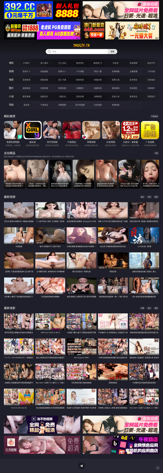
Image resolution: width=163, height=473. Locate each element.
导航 (11, 104)
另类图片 (151, 88)
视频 (11, 71)
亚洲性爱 (26, 79)
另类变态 (151, 79)
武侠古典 (80, 96)
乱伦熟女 (133, 79)
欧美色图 (62, 88)
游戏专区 (80, 63)
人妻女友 (62, 96)
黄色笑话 (133, 96)
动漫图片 (80, 88)
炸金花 (115, 63)
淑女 (149, 308)
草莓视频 (62, 105)
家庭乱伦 (44, 96)
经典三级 (115, 79)
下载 (156, 153)
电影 (11, 79)
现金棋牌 (133, 63)
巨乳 (149, 197)
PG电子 (26, 63)
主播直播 (133, 71)
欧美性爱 (80, 79)
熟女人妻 (98, 71)
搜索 (112, 51)
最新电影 (9, 308)
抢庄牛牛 (151, 63)
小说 (11, 96)
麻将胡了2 (97, 63)
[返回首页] (158, 468)
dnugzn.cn (81, 45)
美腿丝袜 (98, 88)
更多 (156, 197)
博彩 (11, 63)
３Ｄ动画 (80, 71)
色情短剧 (115, 105)
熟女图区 (133, 88)
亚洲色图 (44, 88)
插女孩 (26, 105)
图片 (11, 88)
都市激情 (26, 96)
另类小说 (115, 96)
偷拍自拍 (44, 79)
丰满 (142, 308)
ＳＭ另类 (151, 71)
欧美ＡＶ (62, 71)
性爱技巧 (151, 96)
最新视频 (9, 197)
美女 (142, 197)
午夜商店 (44, 105)
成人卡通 (62, 79)
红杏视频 (98, 105)
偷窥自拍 (26, 88)
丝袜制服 (115, 71)
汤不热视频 (80, 105)
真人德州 (44, 63)
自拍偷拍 (44, 71)
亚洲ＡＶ (26, 71)
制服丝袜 (98, 79)
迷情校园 (98, 96)
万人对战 (62, 63)
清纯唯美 (115, 88)
